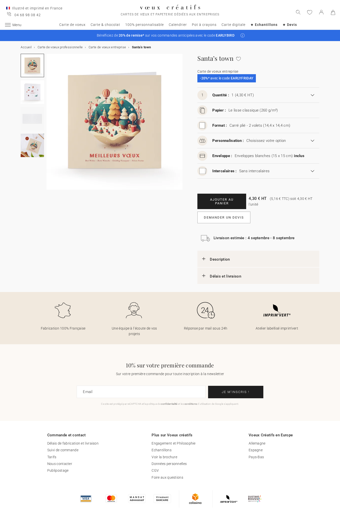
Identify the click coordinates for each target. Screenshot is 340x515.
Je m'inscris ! (235, 392)
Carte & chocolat (105, 25)
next (50, 125)
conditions (190, 403)
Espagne (256, 450)
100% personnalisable (144, 25)
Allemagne (257, 443)
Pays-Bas (256, 457)
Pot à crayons (204, 25)
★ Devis (290, 25)
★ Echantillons (264, 25)
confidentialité (169, 403)
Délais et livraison (225, 276)
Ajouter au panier (221, 201)
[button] (242, 35)
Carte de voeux (72, 25)
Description (220, 259)
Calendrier (178, 25)
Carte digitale (233, 25)
